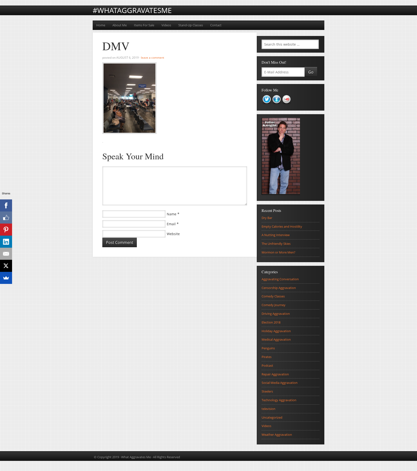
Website (173, 234)
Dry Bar (267, 218)
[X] (6, 266)
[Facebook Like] (6, 217)
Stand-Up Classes (190, 25)
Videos (166, 25)
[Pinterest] (6, 230)
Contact (216, 25)
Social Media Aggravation (280, 382)
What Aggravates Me (136, 457)
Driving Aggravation (276, 313)
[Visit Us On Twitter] (266, 106)
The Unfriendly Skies (276, 243)
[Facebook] (6, 205)
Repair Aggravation (275, 374)
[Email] (6, 254)
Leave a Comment (152, 58)
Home (100, 25)
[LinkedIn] (6, 242)
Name (171, 214)
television (268, 409)
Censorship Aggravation (279, 288)
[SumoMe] (6, 278)
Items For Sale (144, 25)
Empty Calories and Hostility (282, 226)
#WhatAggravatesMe (132, 10)
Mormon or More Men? (278, 252)
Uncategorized (272, 417)
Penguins (268, 348)
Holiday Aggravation (276, 331)
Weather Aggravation (277, 434)
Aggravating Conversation (280, 279)
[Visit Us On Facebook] (276, 106)
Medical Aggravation (276, 339)
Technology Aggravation (279, 400)
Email (171, 224)
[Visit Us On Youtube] (286, 106)
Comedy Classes (273, 296)
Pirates (266, 357)
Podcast (267, 365)
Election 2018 (271, 322)
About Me (119, 25)
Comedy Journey (273, 305)
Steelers (267, 391)
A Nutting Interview (276, 235)
